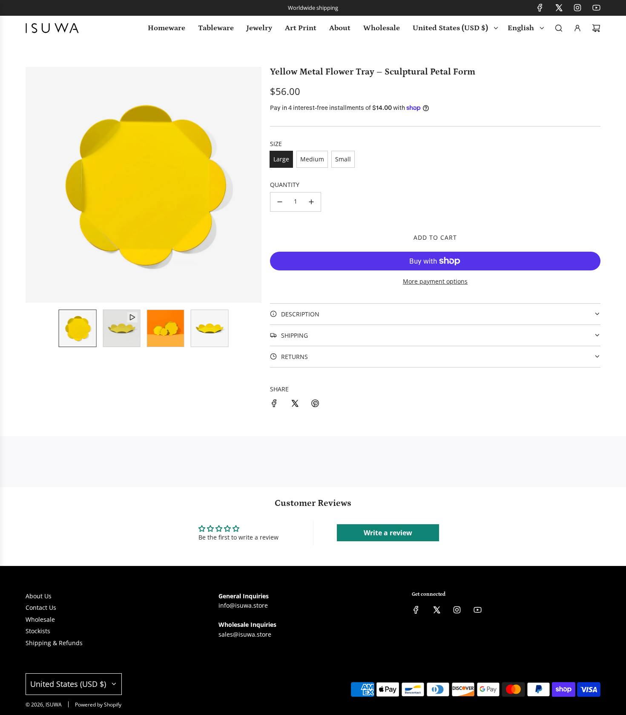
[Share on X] (294, 404)
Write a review (388, 532)
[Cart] (596, 28)
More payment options (435, 281)
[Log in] (577, 28)
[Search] (558, 28)
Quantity (284, 185)
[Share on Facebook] (274, 404)
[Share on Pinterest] (315, 404)
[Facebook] (540, 7)
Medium (312, 159)
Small (343, 159)
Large (281, 159)
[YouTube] (596, 7)
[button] (32, 185)
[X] (558, 7)
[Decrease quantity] (279, 201)
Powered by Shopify (98, 704)
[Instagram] (577, 7)
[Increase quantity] (311, 201)
